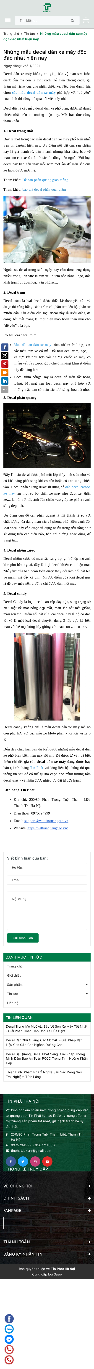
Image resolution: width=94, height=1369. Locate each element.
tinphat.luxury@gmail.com (31, 1150)
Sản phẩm (15, 984)
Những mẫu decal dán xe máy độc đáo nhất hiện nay (45, 55)
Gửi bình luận (23, 938)
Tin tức (12, 994)
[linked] (47, 1161)
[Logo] (47, 7)
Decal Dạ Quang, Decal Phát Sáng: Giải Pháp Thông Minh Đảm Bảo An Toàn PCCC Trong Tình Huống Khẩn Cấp (47, 1058)
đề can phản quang (40, 515)
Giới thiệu (14, 975)
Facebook (19, 1223)
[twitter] (23, 1161)
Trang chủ (15, 966)
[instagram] (35, 1161)
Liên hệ (12, 1003)
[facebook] (11, 1161)
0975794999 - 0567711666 (33, 1145)
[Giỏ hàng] (88, 20)
